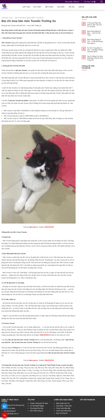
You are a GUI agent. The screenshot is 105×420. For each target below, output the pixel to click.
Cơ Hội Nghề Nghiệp (37, 406)
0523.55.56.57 (11, 411)
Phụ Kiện (60, 7)
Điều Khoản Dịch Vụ (63, 403)
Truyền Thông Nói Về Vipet (39, 403)
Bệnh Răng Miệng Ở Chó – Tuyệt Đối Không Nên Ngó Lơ (95, 41)
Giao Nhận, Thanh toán (64, 406)
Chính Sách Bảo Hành (63, 411)
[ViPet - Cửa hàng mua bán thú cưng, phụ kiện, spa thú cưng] (10, 6)
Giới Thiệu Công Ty (36, 411)
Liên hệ (81, 7)
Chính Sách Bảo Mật (63, 408)
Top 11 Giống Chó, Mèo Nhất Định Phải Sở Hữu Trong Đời (95, 58)
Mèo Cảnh (49, 7)
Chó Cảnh (37, 7)
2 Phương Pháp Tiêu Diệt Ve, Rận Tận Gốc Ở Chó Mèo (94, 24)
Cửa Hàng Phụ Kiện (36, 408)
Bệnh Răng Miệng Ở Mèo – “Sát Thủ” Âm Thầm (94, 33)
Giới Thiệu (26, 7)
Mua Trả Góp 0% (62, 413)
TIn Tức (71, 7)
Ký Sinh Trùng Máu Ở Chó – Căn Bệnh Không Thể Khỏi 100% (95, 49)
